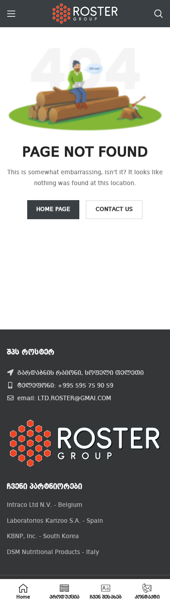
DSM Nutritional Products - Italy (53, 552)
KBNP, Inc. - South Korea (43, 536)
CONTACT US (114, 209)
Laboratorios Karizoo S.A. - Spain (55, 521)
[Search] (159, 14)
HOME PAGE (53, 209)
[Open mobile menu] (11, 14)
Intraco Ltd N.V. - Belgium (45, 505)
